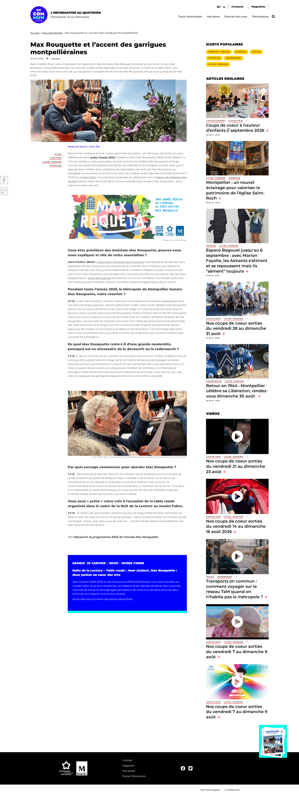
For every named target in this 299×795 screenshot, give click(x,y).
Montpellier (56, 165)
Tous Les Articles (52, 32)
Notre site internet (99, 278)
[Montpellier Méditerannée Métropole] (66, 768)
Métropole (241, 52)
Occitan (58, 154)
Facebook (4, 180)
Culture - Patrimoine (52, 162)
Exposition (211, 246)
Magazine (128, 765)
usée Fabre (89, 177)
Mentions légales (210, 789)
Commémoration (213, 381)
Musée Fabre (56, 158)
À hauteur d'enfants (215, 120)
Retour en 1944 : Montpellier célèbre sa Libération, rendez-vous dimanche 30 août (237, 390)
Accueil (34, 32)
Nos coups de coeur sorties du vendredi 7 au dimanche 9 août (236, 651)
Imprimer (55, 58)
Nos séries (213, 16)
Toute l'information (190, 16)
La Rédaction (232, 789)
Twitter (4, 191)
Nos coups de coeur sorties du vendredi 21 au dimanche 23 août (235, 466)
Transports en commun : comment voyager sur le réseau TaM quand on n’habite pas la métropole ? (234, 589)
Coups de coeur (235, 120)
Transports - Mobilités (218, 52)
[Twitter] (190, 768)
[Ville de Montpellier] (81, 768)
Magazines (258, 6)
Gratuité (256, 52)
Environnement (233, 58)
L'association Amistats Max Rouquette (120, 262)
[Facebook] (183, 768)
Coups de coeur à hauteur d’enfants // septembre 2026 (235, 128)
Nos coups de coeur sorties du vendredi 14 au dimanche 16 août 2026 (236, 526)
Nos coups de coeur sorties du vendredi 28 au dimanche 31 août (236, 328)
